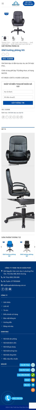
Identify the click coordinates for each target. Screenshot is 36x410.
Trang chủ (6, 43)
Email (27, 380)
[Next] (31, 23)
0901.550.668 (17, 398)
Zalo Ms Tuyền (24, 370)
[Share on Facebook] (7, 117)
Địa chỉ (27, 385)
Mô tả (4, 129)
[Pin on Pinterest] (17, 117)
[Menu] (3, 3)
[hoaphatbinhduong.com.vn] (15, 3)
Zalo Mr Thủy (25, 365)
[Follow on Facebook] (2, 289)
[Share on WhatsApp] (3, 117)
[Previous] (4, 23)
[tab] (18, 129)
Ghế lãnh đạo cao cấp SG (20, 44)
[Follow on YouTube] (10, 289)
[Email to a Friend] (14, 117)
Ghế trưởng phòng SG (9, 255)
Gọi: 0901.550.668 (23, 375)
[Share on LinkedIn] (21, 117)
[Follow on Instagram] (6, 289)
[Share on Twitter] (10, 117)
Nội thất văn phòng (20, 43)
